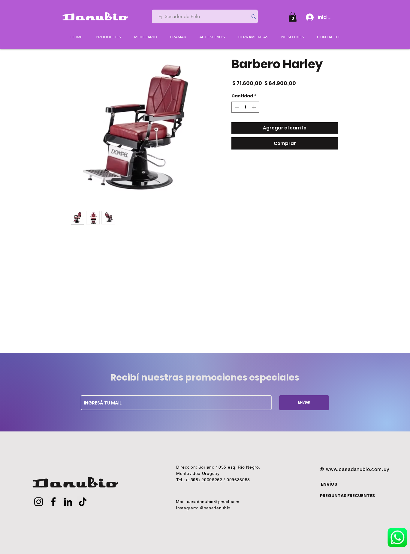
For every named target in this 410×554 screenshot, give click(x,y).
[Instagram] (38, 502)
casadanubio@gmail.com (213, 501)
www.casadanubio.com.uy (358, 469)
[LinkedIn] (68, 502)
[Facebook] (53, 502)
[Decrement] (236, 107)
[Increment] (254, 107)
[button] (292, 17)
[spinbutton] (245, 107)
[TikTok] (83, 502)
